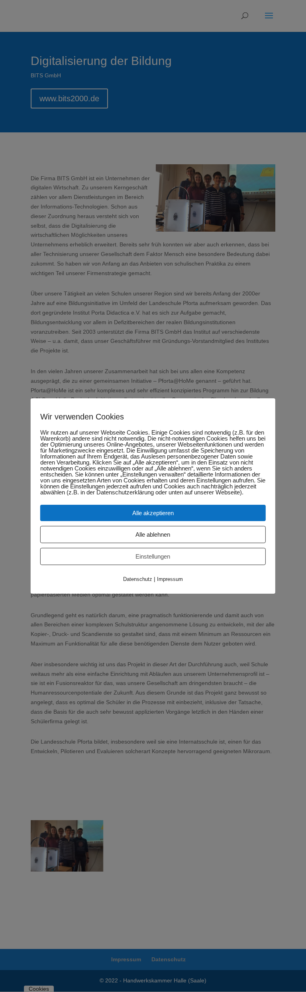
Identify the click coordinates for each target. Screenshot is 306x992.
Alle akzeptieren (153, 513)
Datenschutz (137, 579)
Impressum (170, 579)
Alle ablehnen (152, 534)
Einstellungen (152, 556)
